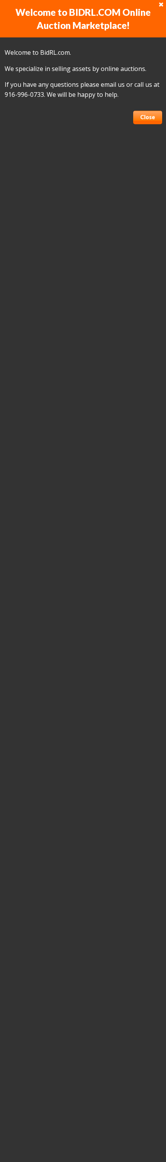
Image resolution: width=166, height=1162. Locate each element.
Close (147, 117)
